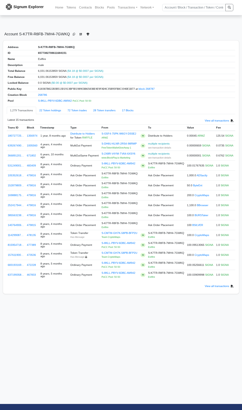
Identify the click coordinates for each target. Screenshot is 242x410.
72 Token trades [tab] (77, 110)
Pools (111, 7)
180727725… (16, 135)
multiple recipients (159, 143)
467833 (31, 274)
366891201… (16, 155)
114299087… (16, 235)
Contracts (85, 7)
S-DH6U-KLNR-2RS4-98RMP (119, 143)
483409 (31, 165)
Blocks (99, 7)
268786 (42, 94)
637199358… (16, 274)
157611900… (16, 254)
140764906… (16, 225)
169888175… (16, 195)
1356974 (32, 135)
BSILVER (197, 225)
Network (146, 7)
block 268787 (147, 88)
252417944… (16, 205)
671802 (31, 155)
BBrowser (202, 205)
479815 (31, 225)
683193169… (16, 264)
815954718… (16, 244)
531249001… (16, 165)
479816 (31, 175)
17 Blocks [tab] (127, 110)
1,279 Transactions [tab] (21, 110)
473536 (31, 254)
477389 (31, 244)
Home (59, 7)
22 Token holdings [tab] (50, 110)
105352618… (16, 175)
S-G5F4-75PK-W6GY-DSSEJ (119, 133)
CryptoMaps (202, 195)
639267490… (16, 145)
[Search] (229, 7)
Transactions (126, 7)
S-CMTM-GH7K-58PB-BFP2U (119, 232)
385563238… (16, 215)
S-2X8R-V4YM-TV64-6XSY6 (118, 153)
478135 (31, 235)
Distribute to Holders (82, 133)
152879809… (16, 185)
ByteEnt (197, 185)
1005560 (32, 145)
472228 (31, 264)
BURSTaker (201, 215)
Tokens (71, 7)
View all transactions (217, 120)
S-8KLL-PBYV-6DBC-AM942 (55, 100)
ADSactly (202, 175)
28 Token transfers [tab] (104, 110)
